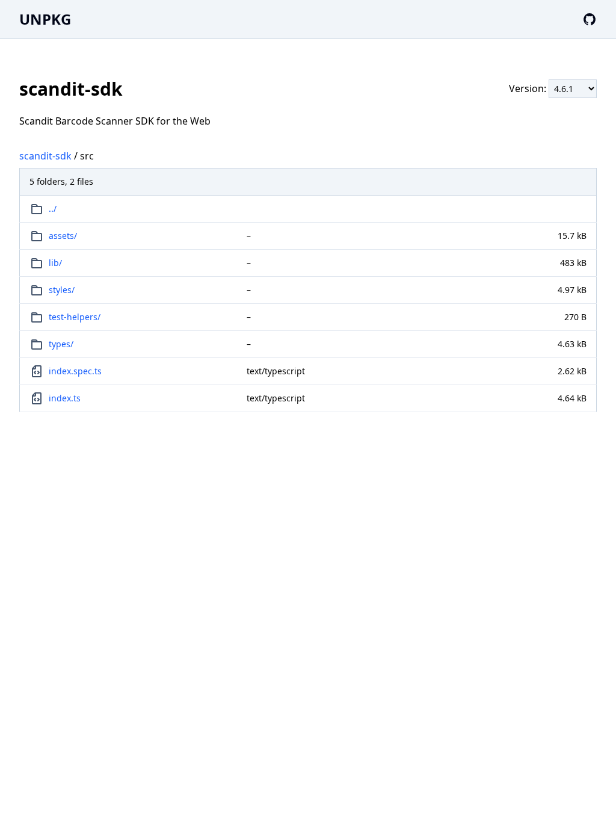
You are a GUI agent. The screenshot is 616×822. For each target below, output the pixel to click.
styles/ (62, 289)
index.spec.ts (75, 371)
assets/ (63, 235)
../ (53, 208)
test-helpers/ (74, 317)
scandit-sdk (45, 155)
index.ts (65, 398)
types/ (61, 344)
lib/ (55, 262)
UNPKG (45, 19)
